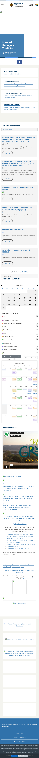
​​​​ (19, 605)
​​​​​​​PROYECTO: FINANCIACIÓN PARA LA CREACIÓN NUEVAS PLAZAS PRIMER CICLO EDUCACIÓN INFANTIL (18, 498)
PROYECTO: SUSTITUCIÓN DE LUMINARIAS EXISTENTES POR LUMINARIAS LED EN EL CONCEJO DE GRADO (17, 507)
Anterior (14, 271)
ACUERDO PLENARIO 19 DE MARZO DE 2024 (21, 544)
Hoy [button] (11, 356)
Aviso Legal (19, 733)
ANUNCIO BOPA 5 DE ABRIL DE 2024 (18, 548)
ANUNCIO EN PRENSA (14, 546)
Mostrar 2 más (14, 393)
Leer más (7, 153)
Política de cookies (19, 741)
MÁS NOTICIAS (7, 129)
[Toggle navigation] (2, 4)
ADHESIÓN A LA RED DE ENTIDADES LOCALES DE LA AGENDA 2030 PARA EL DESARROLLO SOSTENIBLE (18, 488)
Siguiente (24, 271)
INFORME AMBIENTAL (13, 542)
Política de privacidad (19, 737)
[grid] (19, 298)
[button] (34, 276)
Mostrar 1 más (35, 384)
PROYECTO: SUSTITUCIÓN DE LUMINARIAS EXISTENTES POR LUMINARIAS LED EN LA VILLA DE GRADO (19, 518)
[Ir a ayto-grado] (17, 4)
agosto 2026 (12, 359)
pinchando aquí (28, 578)
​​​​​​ (19, 603)
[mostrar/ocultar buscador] (30, 5)
